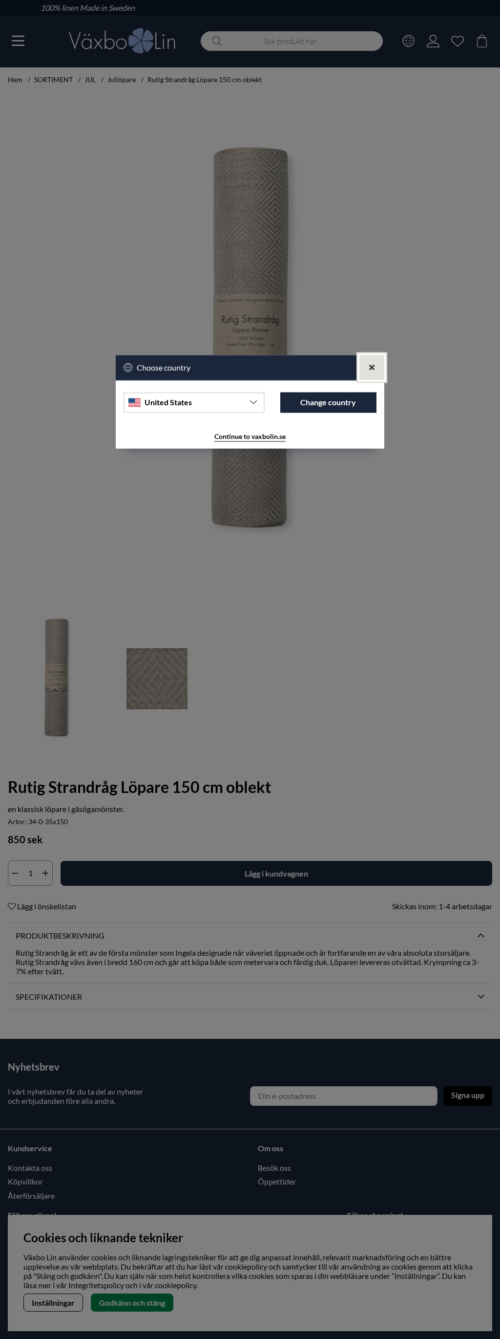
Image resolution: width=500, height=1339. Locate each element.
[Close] (371, 367)
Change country (328, 402)
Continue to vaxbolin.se (250, 436)
